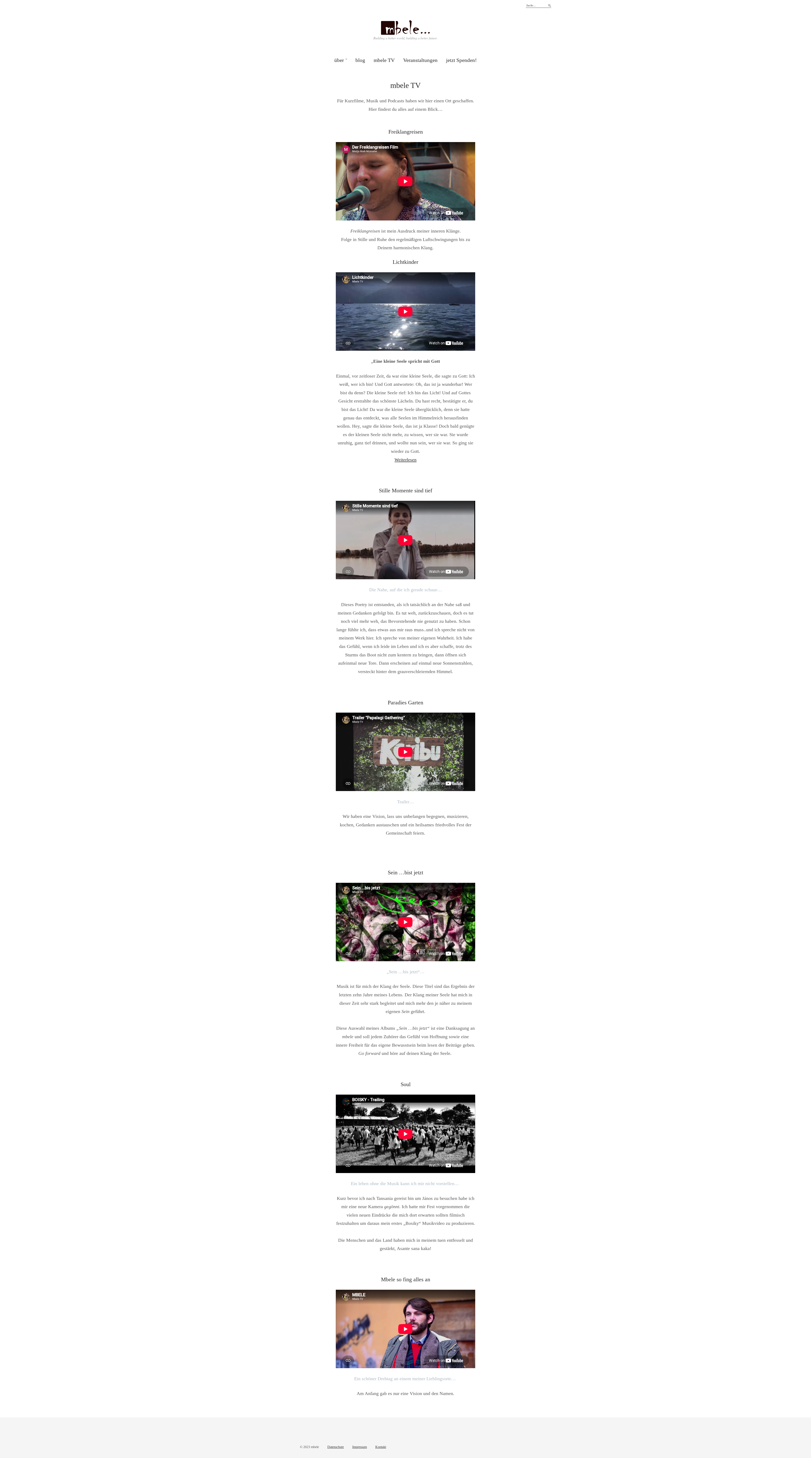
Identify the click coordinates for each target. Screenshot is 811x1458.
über (339, 60)
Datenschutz (335, 1447)
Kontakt (380, 1447)
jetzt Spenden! (461, 60)
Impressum (359, 1447)
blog (360, 60)
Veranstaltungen (420, 60)
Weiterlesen (405, 459)
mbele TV (384, 60)
